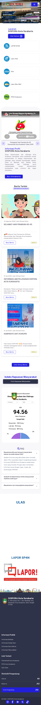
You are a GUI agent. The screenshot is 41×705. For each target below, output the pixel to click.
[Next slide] (37, 143)
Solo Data (5, 667)
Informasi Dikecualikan (9, 650)
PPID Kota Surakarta (8, 664)
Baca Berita (10, 242)
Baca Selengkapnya (14, 176)
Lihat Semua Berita (20, 364)
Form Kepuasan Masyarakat (20, 381)
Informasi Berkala (7, 639)
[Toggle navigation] (4, 4)
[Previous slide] (3, 143)
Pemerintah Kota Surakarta (10, 660)
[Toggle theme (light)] (34, 4)
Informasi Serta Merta (9, 646)
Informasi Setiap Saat (9, 643)
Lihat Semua (14, 36)
